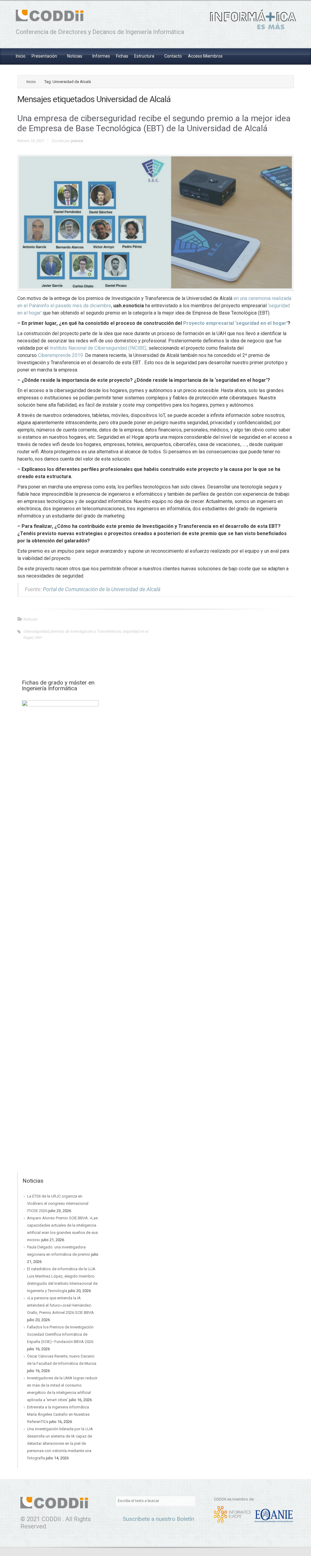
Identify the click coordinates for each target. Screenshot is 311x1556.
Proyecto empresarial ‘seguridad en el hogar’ (235, 323)
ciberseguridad (36, 631)
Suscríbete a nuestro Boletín (157, 1518)
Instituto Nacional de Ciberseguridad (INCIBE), (97, 348)
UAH (38, 637)
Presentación (45, 56)
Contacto (173, 56)
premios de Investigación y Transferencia (85, 631)
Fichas (122, 56)
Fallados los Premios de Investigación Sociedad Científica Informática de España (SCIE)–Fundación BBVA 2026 (60, 1334)
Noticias (75, 56)
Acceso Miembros (205, 56)
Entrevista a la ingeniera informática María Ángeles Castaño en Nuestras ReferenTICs (58, 1414)
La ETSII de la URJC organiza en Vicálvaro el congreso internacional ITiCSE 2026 (57, 1203)
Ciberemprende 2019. (61, 355)
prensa (77, 140)
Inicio (21, 56)
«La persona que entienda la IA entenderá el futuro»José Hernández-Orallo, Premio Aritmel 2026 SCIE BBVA (60, 1305)
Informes (101, 56)
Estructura (144, 56)
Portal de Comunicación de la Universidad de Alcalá (101, 589)
